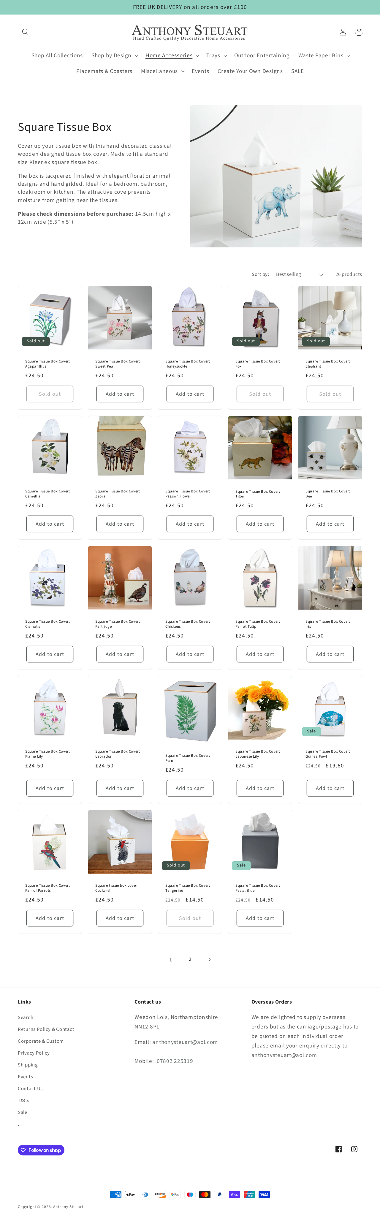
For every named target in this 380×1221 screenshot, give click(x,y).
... (20, 1124)
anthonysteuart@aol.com (185, 1042)
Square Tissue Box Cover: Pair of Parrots (47, 888)
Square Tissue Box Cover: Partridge (117, 624)
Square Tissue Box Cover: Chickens (187, 624)
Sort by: (260, 274)
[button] (26, 32)
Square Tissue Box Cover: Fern (187, 758)
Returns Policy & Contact (46, 1029)
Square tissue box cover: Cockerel (116, 888)
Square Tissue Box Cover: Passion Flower (187, 494)
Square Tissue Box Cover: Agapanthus (47, 364)
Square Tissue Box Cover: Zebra (117, 494)
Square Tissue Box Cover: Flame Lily (47, 754)
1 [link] (170, 960)
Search (25, 1017)
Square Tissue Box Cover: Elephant (327, 364)
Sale (22, 1112)
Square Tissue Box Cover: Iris (327, 624)
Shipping (28, 1065)
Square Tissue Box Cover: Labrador (117, 754)
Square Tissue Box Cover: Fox (257, 364)
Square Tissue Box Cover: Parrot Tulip (257, 624)
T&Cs (23, 1100)
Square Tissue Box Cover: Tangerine (187, 888)
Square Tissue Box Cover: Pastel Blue (257, 888)
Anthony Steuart (68, 1206)
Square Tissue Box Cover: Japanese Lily (257, 754)
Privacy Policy (34, 1053)
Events (25, 1077)
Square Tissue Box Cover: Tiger (257, 494)
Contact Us (30, 1088)
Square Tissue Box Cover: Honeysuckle (187, 364)
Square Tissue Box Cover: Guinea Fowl (327, 754)
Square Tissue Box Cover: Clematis (47, 624)
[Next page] (209, 959)
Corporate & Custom (41, 1041)
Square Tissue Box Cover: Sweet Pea (117, 364)
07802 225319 (175, 1061)
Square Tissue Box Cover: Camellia (47, 494)
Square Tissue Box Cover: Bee (327, 494)
